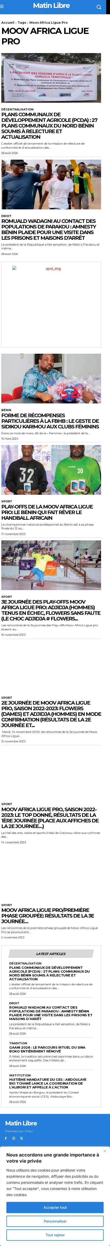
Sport (6, 501)
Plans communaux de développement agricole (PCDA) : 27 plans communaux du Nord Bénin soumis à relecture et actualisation (49, 125)
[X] (21, 1138)
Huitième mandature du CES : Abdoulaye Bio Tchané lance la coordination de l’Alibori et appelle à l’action (47, 1083)
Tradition (18, 1043)
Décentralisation (17, 109)
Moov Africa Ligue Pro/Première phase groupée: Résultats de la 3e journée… (47, 915)
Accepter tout (55, 1207)
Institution (20, 1075)
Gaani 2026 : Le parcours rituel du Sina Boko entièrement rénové (47, 1049)
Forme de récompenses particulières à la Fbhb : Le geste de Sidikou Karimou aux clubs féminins (50, 421)
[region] (55, 1196)
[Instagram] (13, 1138)
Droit (6, 216)
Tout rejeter (55, 1235)
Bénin (6, 410)
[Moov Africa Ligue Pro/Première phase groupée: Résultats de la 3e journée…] (51, 873)
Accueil (7, 22)
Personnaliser (55, 1221)
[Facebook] (5, 1138)
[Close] (105, 1151)
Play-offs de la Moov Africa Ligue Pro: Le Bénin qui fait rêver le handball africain (47, 512)
